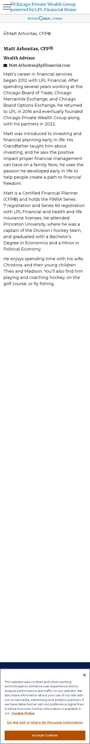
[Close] (84, 675)
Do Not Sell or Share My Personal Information (45, 722)
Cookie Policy (23, 713)
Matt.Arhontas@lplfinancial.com (39, 65)
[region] (45, 706)
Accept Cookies (45, 735)
